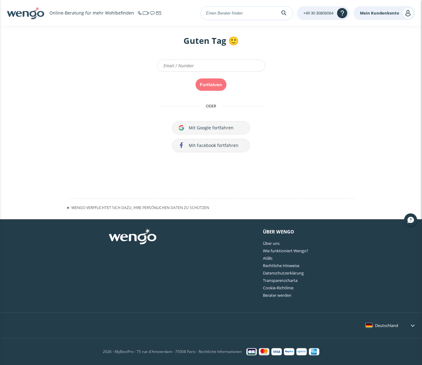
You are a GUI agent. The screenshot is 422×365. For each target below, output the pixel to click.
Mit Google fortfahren (211, 128)
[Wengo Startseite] (132, 237)
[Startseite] (25, 13)
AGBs (267, 258)
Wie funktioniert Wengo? (285, 251)
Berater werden (277, 295)
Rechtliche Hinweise (281, 265)
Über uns (271, 243)
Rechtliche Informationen (220, 351)
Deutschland (386, 325)
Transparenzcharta (280, 280)
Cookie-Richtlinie (278, 288)
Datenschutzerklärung (283, 273)
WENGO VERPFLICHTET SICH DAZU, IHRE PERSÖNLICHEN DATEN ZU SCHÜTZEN (140, 207)
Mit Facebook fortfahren (213, 145)
